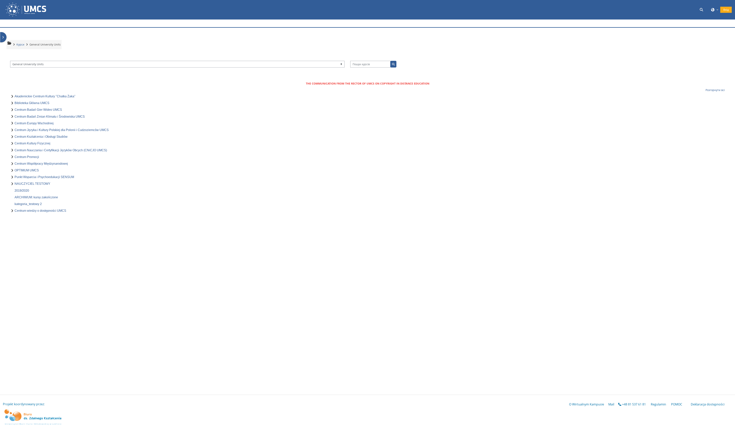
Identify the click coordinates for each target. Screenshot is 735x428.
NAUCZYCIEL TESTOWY (32, 183)
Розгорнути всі (715, 90)
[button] (702, 9)
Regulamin (658, 404)
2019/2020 (22, 190)
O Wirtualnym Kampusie (586, 404)
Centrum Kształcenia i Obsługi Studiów (41, 136)
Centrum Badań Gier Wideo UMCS (38, 109)
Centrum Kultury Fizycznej (32, 143)
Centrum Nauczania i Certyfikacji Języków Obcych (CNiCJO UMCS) (61, 150)
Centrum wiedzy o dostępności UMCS (40, 210)
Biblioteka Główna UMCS (32, 103)
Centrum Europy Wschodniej (34, 123)
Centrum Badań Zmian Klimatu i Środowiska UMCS (50, 116)
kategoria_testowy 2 (28, 204)
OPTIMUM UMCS (27, 170)
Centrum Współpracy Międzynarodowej (41, 163)
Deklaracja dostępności (707, 404)
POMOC (676, 404)
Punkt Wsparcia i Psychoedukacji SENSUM (44, 177)
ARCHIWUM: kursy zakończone (36, 197)
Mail (611, 404)
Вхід (726, 9)
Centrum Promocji (27, 157)
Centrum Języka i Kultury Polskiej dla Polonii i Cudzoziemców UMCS (62, 130)
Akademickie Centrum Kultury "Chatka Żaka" (45, 96)
